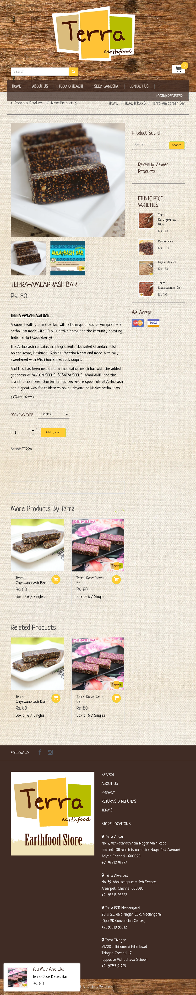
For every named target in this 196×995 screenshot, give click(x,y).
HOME (113, 103)
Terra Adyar (114, 837)
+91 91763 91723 (114, 966)
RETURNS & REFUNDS (119, 801)
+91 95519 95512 (114, 927)
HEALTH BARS (135, 103)
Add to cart (53, 432)
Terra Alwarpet (116, 875)
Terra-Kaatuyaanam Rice (170, 285)
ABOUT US (110, 784)
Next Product (62, 103)
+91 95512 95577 (114, 863)
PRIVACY (108, 792)
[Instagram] (50, 753)
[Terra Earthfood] (98, 34)
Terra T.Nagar (115, 940)
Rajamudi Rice (167, 262)
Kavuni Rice (165, 241)
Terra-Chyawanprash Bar (31, 580)
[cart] (178, 69)
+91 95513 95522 (114, 895)
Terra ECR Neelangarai (122, 908)
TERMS (107, 810)
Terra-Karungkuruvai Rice (167, 219)
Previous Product (28, 103)
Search (176, 145)
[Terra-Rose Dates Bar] (17, 977)
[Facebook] (40, 753)
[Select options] (55, 579)
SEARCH (108, 775)
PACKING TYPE (22, 415)
